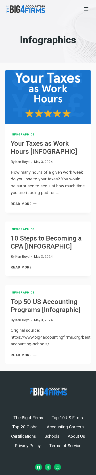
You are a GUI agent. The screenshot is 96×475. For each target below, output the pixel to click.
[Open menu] (86, 9)
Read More (24, 204)
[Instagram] (57, 467)
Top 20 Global (25, 427)
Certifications (23, 436)
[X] (48, 467)
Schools (51, 436)
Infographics (23, 134)
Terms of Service (65, 446)
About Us (76, 436)
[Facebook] (38, 467)
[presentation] (48, 98)
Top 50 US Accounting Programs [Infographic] (46, 306)
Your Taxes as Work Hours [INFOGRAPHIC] (44, 148)
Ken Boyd (22, 162)
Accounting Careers (65, 427)
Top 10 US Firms (67, 418)
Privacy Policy (28, 446)
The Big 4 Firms (28, 418)
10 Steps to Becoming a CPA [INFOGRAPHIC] (46, 242)
